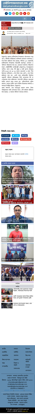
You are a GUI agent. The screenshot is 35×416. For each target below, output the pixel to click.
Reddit (15, 139)
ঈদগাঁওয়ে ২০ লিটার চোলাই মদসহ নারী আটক (17, 260)
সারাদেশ (16, 360)
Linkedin (6, 139)
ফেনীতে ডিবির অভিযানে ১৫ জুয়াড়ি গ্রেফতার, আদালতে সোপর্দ (16, 201)
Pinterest (6, 143)
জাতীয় (4, 349)
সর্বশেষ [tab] (18, 283)
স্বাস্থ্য (3, 363)
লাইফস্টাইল (28, 352)
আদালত (16, 355)
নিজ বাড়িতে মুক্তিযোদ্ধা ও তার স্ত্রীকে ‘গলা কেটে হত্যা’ (17, 278)
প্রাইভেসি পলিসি (8, 390)
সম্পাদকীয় (5, 366)
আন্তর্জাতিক (5, 355)
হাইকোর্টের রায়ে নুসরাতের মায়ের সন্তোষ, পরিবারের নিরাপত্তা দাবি (23, 290)
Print (15, 143)
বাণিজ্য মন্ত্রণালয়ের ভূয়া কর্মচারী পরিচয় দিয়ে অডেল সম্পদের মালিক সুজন (16, 240)
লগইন (26, 154)
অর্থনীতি (16, 352)
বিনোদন (27, 349)
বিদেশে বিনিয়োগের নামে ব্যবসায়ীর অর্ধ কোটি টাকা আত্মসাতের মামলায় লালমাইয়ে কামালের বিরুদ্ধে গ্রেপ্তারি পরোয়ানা (16, 181)
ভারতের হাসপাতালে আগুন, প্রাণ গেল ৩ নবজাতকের (22, 304)
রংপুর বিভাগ (18, 28)
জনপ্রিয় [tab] (17, 286)
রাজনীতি (4, 352)
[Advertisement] (17, 105)
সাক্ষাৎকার (17, 368)
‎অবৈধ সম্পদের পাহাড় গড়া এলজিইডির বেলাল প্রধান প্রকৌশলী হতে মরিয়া (17, 220)
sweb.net (25, 411)
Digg (25, 135)
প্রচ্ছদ (5, 28)
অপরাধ (12, 28)
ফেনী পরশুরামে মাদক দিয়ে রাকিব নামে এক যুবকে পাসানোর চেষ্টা (23, 297)
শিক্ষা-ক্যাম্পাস (6, 360)
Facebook (6, 135)
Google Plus (26, 139)
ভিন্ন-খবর (27, 355)
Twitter (16, 135)
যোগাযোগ (28, 370)
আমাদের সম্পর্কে (18, 390)
